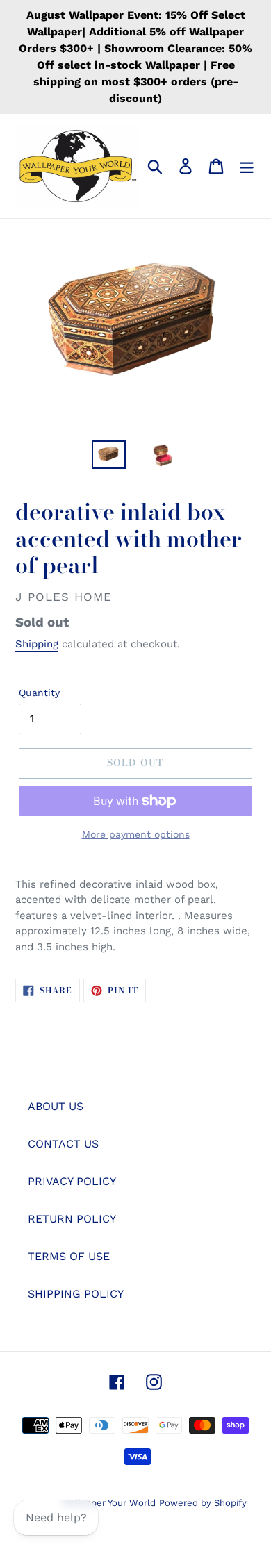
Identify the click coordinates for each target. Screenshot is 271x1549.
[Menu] (246, 166)
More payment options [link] (136, 834)
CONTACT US (63, 1143)
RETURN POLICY (72, 1218)
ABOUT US (55, 1106)
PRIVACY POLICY (72, 1181)
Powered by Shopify (203, 1503)
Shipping (36, 644)
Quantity (39, 692)
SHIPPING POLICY (76, 1293)
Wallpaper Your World (109, 1503)
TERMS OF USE (69, 1256)
